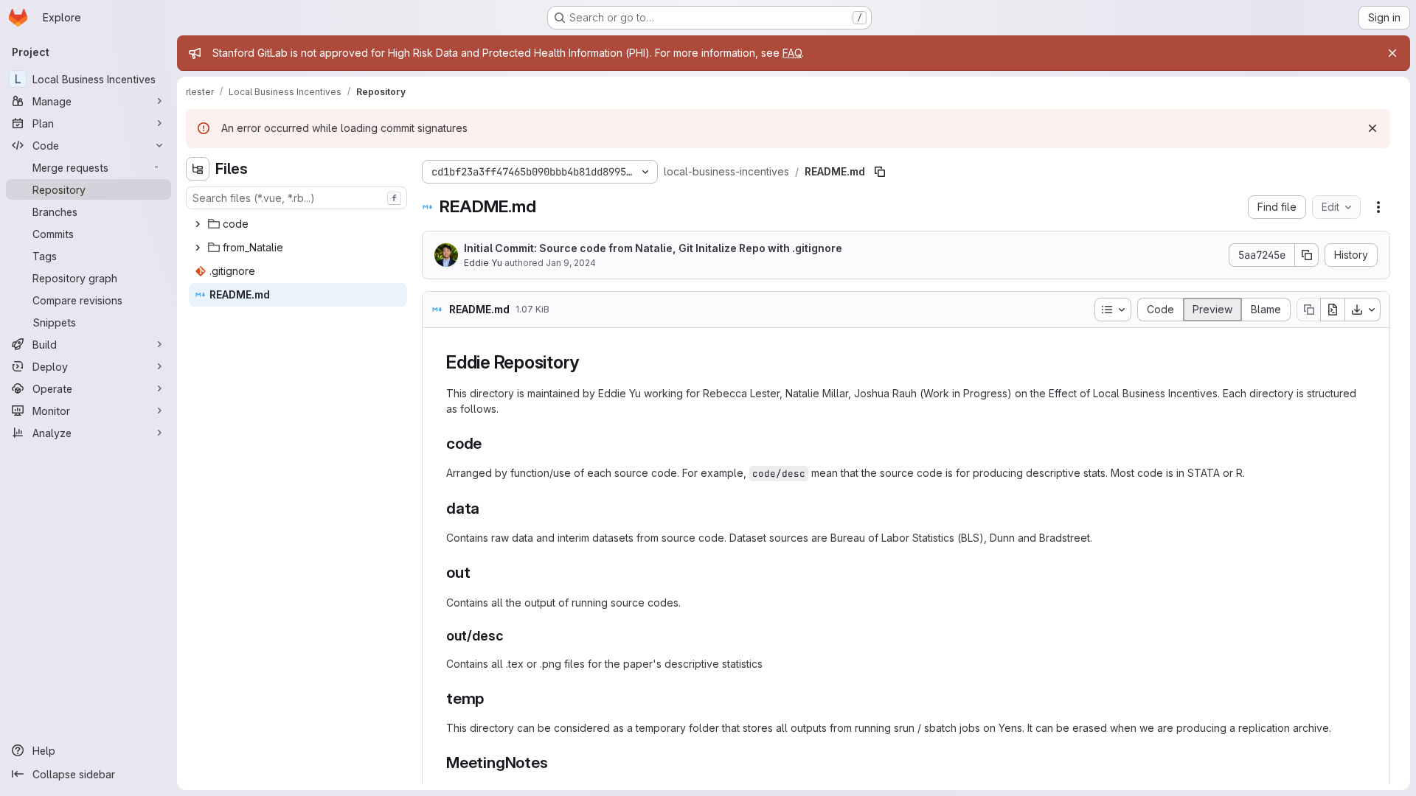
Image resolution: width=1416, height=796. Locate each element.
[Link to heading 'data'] (487, 508)
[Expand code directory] (197, 224)
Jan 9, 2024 (571, 262)
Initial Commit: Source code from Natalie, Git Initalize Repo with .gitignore (653, 248)
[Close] (1392, 53)
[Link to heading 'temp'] (492, 698)
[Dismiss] (1372, 128)
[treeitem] (298, 224)
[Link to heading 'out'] (478, 572)
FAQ (792, 52)
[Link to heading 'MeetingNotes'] (555, 762)
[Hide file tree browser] (197, 169)
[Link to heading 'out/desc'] (511, 635)
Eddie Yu (483, 262)
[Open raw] (1332, 309)
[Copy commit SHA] (1307, 255)
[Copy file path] (880, 172)
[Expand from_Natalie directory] (197, 247)
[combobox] (296, 197)
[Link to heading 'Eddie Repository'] (588, 362)
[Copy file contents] (1308, 309)
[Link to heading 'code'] (490, 443)
